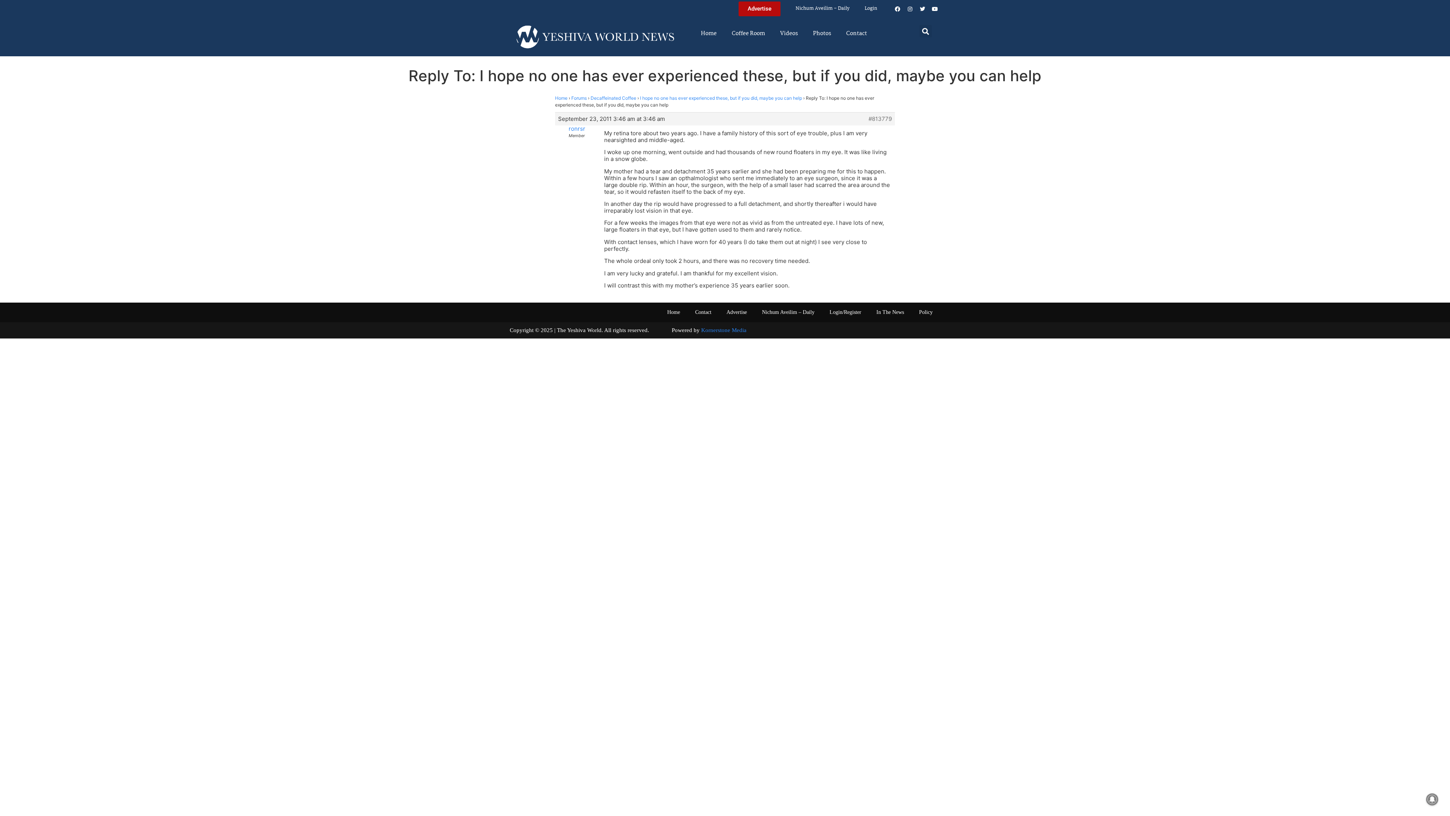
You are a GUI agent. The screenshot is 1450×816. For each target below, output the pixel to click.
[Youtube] (935, 9)
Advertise (737, 312)
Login (871, 8)
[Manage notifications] (1432, 799)
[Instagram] (910, 9)
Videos (789, 33)
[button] (925, 31)
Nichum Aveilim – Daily (823, 8)
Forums (579, 98)
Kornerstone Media (724, 330)
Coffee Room (748, 33)
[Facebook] (897, 9)
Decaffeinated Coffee (613, 98)
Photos (822, 33)
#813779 (880, 119)
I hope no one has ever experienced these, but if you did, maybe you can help (721, 98)
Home (709, 33)
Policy (926, 312)
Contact (856, 33)
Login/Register (845, 312)
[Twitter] (922, 9)
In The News (890, 312)
